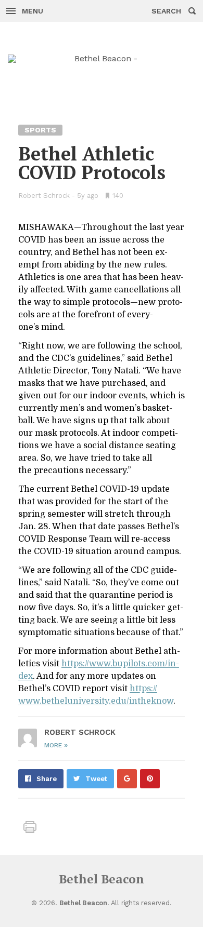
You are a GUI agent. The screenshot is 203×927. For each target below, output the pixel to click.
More (56, 745)
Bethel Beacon (101, 879)
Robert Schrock (44, 195)
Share (46, 779)
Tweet (96, 779)
